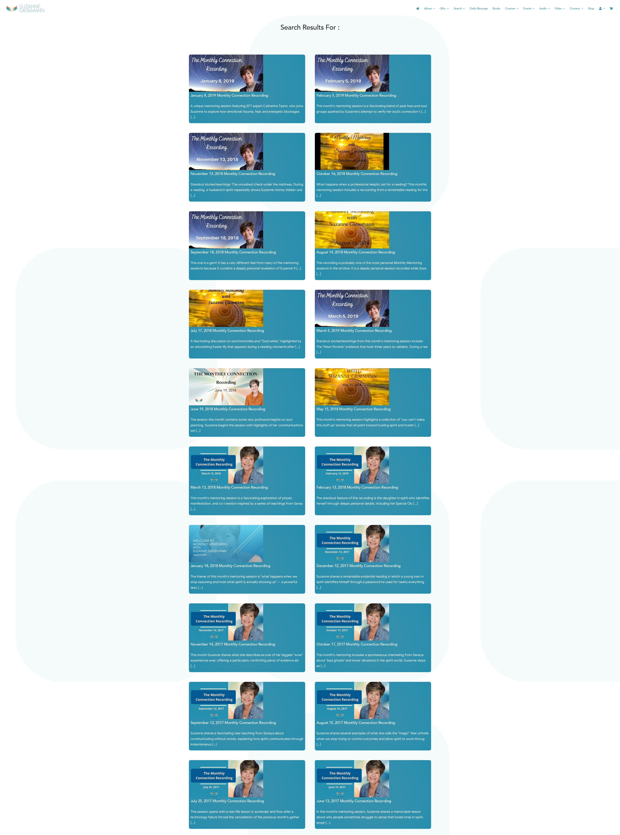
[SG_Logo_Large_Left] (25, 6)
